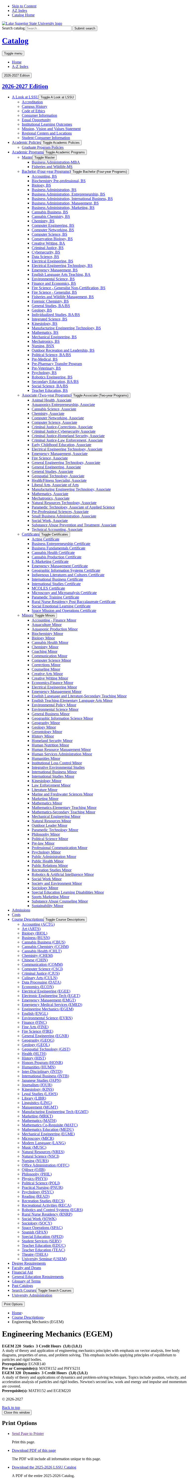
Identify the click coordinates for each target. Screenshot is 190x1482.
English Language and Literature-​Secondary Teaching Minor (79, 696)
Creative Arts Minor (47, 674)
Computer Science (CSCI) (42, 969)
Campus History (34, 106)
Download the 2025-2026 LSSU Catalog (44, 1467)
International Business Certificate (57, 579)
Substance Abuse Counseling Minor (60, 901)
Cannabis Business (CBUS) (43, 942)
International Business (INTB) (45, 1076)
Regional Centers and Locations (47, 133)
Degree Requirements (29, 1263)
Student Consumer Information (46, 138)
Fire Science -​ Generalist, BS (54, 292)
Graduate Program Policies (43, 147)
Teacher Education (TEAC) (43, 1250)
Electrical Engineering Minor (54, 687)
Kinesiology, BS (44, 323)
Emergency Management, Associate (60, 454)
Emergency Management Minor (56, 691)
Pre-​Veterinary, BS (46, 368)
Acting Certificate (45, 539)
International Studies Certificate (56, 584)
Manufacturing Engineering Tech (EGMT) (55, 1112)
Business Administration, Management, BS (65, 203)
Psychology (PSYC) (38, 1192)
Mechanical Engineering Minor (56, 816)
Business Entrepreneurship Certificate (61, 544)
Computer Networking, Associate (58, 418)
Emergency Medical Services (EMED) (52, 1004)
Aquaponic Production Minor (55, 629)
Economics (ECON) (38, 987)
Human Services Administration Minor (62, 754)
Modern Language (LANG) (44, 1143)
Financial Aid (22, 1272)
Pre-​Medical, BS (45, 359)
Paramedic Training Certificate (55, 597)
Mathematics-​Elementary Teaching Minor (64, 807)
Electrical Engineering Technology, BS (62, 265)
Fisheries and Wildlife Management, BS (63, 297)
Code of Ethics (33, 111)
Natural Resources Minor (51, 821)
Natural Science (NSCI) (40, 1156)
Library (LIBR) (34, 1098)
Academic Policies (26, 142)
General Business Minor (51, 714)
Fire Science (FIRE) (37, 1031)
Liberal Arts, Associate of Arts (55, 485)
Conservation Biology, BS (52, 239)
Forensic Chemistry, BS (50, 301)
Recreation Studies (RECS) (43, 1201)
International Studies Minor (53, 776)
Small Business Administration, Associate (64, 516)
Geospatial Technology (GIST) (46, 1049)
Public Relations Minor (50, 865)
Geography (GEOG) (38, 1040)
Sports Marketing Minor (50, 897)
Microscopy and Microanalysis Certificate (64, 593)
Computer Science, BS (49, 234)
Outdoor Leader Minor (49, 825)
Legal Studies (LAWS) (40, 1094)
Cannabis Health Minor (50, 642)
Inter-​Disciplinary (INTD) (42, 1071)
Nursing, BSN (43, 346)
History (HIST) (34, 1058)
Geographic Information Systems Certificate (66, 570)
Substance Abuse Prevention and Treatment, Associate (74, 525)
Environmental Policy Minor (54, 705)
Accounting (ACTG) (38, 924)
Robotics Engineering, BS (52, 377)
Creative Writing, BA (48, 243)
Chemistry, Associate (48, 413)
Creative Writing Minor (50, 678)
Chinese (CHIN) (35, 960)
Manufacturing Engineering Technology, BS (66, 328)
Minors (27, 615)
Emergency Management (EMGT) (49, 1000)
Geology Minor (44, 727)
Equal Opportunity (36, 120)
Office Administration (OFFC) (45, 1165)
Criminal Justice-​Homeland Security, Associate (68, 436)
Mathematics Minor (47, 803)
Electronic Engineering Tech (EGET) (51, 996)
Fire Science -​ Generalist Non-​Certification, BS (68, 288)
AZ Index (19, 10)
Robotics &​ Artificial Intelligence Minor (63, 874)
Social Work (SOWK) (39, 1219)
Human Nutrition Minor (50, 745)
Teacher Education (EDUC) (44, 1245)
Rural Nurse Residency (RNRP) (47, 1214)
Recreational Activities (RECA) (46, 1205)
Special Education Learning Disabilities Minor (68, 892)
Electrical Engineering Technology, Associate (67, 449)
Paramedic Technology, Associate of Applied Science (73, 507)
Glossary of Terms (26, 1281)
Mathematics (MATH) (39, 1120)
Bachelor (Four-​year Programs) (46, 171)
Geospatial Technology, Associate (58, 476)
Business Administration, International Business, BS (72, 199)
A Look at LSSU (25, 97)
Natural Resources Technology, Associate (64, 503)
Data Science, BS (45, 257)
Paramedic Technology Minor (55, 830)
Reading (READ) (35, 1196)
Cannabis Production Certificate (56, 557)
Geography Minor (46, 723)
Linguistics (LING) (37, 1103)
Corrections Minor (46, 665)
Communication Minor (49, 656)
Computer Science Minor (51, 660)
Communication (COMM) (42, 964)
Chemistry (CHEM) (37, 955)
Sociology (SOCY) (37, 1223)
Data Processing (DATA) (41, 982)
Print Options (13, 1304)
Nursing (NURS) (35, 1161)
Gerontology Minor (47, 732)
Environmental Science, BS (53, 279)
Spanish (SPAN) (35, 1232)
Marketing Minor (45, 799)
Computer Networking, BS (53, 230)
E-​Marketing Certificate (50, 561)
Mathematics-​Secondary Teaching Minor (63, 812)
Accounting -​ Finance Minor (54, 620)
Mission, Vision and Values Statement (51, 129)
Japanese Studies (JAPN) (41, 1080)
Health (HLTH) (34, 1054)
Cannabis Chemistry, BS (51, 216)
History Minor (43, 736)
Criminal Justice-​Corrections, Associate (62, 427)
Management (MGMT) (40, 1107)
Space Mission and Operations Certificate (64, 610)
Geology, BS (42, 310)
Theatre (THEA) (35, 1254)
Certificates (30, 534)
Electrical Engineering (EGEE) (46, 991)
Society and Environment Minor (57, 883)
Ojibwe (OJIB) (33, 1170)
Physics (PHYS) (35, 1178)
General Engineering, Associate (56, 467)
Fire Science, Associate (50, 458)
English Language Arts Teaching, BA (61, 274)
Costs (16, 914)
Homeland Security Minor (52, 741)
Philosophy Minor (46, 834)
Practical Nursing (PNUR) (42, 1187)
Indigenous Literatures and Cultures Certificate (68, 575)
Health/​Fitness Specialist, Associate (59, 480)
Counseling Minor (46, 669)
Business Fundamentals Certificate (58, 548)
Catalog (15, 40)
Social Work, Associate (50, 520)
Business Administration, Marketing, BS (63, 207)
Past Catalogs (22, 1285)
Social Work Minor (47, 879)
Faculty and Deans (26, 1268)
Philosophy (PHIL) (37, 1174)
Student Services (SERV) (41, 1241)
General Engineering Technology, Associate (66, 462)
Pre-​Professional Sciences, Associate (60, 512)
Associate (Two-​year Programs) (46, 395)
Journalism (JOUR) (37, 1085)
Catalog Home (23, 15)
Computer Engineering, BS (53, 225)
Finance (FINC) (34, 1022)
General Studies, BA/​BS (51, 306)
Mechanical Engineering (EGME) (48, 1134)
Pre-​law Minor (43, 843)
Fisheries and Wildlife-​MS (52, 167)
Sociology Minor (45, 888)
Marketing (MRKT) (37, 1116)
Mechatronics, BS (46, 341)
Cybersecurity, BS (46, 252)
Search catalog (13, 28)
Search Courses (24, 1290)
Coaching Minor (44, 651)
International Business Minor (54, 772)
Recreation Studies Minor (51, 870)
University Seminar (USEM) (44, 1259)
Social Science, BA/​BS (50, 386)
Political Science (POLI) (41, 1183)
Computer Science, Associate (54, 422)
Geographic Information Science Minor (62, 718)
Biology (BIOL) (34, 933)
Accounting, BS (44, 176)
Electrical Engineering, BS (52, 261)
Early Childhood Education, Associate (61, 445)
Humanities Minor (46, 758)
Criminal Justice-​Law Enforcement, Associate (67, 440)
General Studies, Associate (52, 471)
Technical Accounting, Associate (57, 529)
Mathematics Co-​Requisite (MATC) (50, 1125)
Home (17, 62)
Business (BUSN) (36, 938)
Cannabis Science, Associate (54, 409)
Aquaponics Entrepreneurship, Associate (63, 404)
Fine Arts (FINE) (35, 1027)
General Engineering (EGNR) (45, 1036)
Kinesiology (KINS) (38, 1089)
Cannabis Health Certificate (53, 552)
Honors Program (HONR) (42, 1062)
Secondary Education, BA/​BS (55, 381)
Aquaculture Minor (47, 625)
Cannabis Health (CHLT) (42, 951)
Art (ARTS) (31, 929)
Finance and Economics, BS (54, 283)
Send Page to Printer (28, 1433)
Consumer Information (39, 115)
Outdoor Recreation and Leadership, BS (63, 350)
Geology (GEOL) (36, 1045)
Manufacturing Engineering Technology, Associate (71, 489)
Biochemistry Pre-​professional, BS (59, 181)
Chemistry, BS (43, 221)
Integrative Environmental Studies (58, 767)
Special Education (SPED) (42, 1236)
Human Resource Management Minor (61, 749)
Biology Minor (43, 638)
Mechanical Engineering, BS (54, 337)
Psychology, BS (44, 372)
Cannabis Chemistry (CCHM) (45, 946)
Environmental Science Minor (55, 709)
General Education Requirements (38, 1277)
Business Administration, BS (54, 190)
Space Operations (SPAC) (42, 1228)
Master (27, 157)
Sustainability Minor (47, 906)
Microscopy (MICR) (38, 1138)
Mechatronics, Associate (51, 498)
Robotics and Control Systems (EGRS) (52, 1210)
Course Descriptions (28, 919)
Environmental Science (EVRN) (47, 1018)
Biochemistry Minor (47, 633)
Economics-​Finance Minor (52, 683)
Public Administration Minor (54, 857)
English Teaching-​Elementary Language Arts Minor (72, 700)
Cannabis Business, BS (50, 212)
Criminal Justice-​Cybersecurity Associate (63, 431)
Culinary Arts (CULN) (39, 978)
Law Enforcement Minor (51, 785)
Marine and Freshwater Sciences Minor (62, 794)
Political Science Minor (50, 839)
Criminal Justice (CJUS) (41, 973)
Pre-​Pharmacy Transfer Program (57, 364)
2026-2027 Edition (25, 86)
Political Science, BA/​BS (51, 355)
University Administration (32, 1295)
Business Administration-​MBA (56, 162)
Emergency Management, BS (55, 270)
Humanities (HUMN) (38, 1067)
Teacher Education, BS (50, 390)
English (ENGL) (35, 1013)
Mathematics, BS (45, 332)
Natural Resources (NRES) (43, 1152)
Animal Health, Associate (51, 400)
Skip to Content (24, 6)
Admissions (21, 910)
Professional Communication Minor (59, 848)
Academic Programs (28, 152)
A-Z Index (20, 66)
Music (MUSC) (34, 1147)
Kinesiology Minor (46, 781)
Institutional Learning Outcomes (47, 124)
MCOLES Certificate (48, 588)
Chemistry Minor (45, 647)
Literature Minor (44, 790)
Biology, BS (41, 185)
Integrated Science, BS (49, 319)
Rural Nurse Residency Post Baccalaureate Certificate (74, 601)
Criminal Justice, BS (48, 248)
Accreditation (32, 102)
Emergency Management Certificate (60, 566)
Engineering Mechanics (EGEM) (47, 1009)
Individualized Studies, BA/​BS (56, 315)
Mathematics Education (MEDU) (48, 1129)
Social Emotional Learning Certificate (61, 606)
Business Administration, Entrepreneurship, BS (68, 194)
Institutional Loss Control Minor (57, 763)
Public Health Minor (48, 861)
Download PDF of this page (34, 1450)
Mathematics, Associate (50, 494)
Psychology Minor (46, 852)
